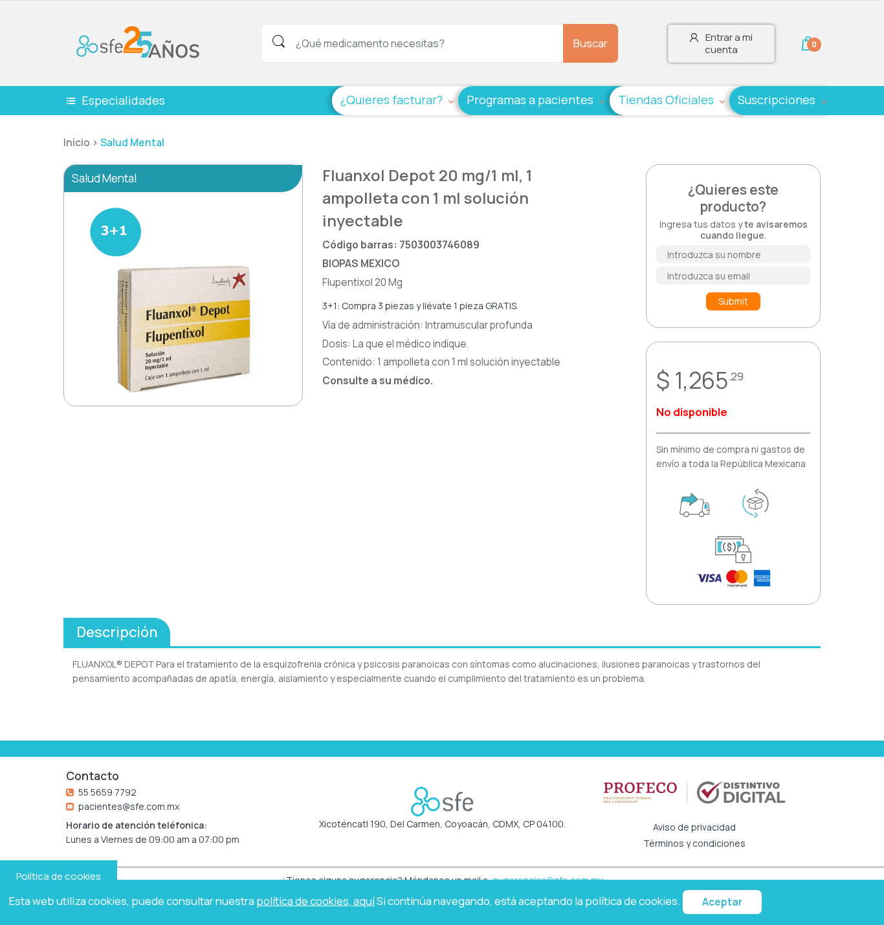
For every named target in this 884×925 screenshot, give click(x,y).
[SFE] (141, 42)
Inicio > (81, 142)
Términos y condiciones (694, 843)
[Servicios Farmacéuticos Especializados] (442, 801)
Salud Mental (132, 142)
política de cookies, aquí (315, 900)
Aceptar (722, 902)
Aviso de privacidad (694, 827)
